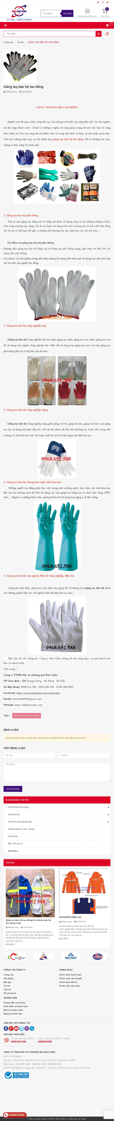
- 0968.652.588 (38, 1064)
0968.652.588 (18, 1041)
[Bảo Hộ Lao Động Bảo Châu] (20, 13)
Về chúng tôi (10, 993)
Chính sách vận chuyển (70, 978)
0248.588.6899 (22, 1064)
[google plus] (108, 2)
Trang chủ (8, 975)
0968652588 (45, 1041)
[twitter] (98, 2)
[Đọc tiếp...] (10, 939)
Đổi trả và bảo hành (13, 1010)
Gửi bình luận (13, 789)
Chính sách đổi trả (68, 982)
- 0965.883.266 (53, 1064)
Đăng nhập (83, 16)
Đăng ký (93, 16)
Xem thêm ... (13, 851)
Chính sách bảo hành (69, 986)
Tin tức (7, 986)
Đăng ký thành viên (13, 1014)
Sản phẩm (9, 978)
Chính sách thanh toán (70, 975)
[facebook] (103, 2)
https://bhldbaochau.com (28, 704)
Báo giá (7, 982)
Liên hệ (7, 989)
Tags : (7, 715)
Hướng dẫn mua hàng (14, 1002)
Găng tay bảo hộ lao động (26, 715)
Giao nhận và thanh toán (16, 1006)
